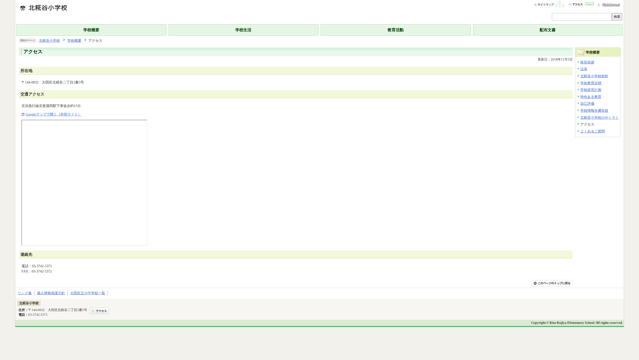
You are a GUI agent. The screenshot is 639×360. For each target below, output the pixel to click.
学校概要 (91, 30)
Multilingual (611, 4)
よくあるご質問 (592, 131)
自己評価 (587, 104)
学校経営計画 (590, 90)
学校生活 (243, 30)
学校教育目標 (590, 83)
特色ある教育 (590, 97)
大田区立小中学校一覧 (87, 293)
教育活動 (396, 30)
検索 (617, 16)
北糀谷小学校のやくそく (599, 118)
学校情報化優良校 (594, 110)
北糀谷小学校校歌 (594, 76)
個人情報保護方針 (51, 293)
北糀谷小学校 (49, 40)
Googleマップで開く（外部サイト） (53, 114)
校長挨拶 (587, 62)
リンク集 (25, 293)
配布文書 (548, 30)
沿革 (583, 69)
